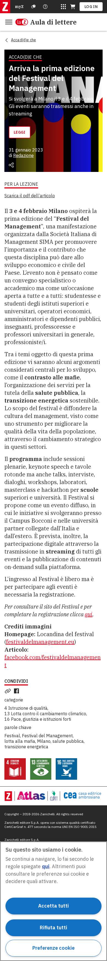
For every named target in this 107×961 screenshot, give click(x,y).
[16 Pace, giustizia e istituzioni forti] (66, 769)
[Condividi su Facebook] (17, 691)
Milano (43, 741)
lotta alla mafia (19, 741)
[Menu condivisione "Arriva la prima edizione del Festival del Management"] (11, 165)
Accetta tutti (53, 906)
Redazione (23, 155)
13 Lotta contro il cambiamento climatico (45, 713)
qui (88, 614)
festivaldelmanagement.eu (40, 642)
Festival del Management (47, 735)
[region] (53, 901)
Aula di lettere (53, 22)
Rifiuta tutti (53, 927)
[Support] (33, 6)
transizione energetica (26, 746)
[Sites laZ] (63, 7)
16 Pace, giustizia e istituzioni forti (37, 719)
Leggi (20, 132)
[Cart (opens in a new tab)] (72, 6)
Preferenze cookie (53, 948)
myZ (19, 6)
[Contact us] (45, 6)
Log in (91, 6)
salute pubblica (68, 741)
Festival (12, 735)
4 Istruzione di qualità (25, 708)
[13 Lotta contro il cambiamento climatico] (41, 769)
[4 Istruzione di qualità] (15, 769)
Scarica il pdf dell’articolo (29, 195)
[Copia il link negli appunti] (8, 691)
